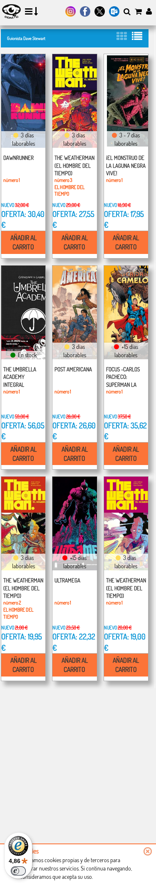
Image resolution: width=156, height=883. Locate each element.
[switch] (18, 871)
